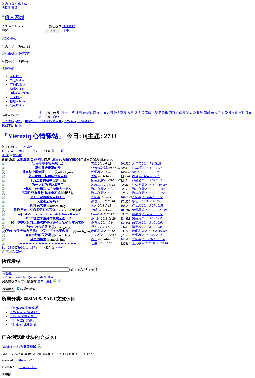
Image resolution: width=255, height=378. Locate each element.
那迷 (135, 176)
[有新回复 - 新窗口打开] (3, 164)
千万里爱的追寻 (41, 180)
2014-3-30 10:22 (149, 201)
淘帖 (19, 93)
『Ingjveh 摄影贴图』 (24, 324)
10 (22, 151)
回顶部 (6, 374)
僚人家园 (120, 112)
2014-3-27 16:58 (152, 205)
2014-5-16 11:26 (155, 193)
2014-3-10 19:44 (152, 218)
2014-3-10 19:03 (152, 226)
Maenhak (96, 214)
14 (122, 172)
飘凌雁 (136, 214)
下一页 (59, 151)
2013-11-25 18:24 (153, 239)
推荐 (76, 159)
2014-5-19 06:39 (156, 184)
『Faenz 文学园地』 (23, 316)
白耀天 (180, 112)
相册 (17, 101)
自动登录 (55, 26)
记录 (17, 105)
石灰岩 (95, 222)
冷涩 (94, 176)
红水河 (28, 146)
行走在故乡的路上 (38, 226)
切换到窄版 (10, 7)
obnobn (95, 218)
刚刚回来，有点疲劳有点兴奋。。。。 (41, 209)
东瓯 (71, 112)
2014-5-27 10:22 (152, 180)
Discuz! (22, 360)
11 (25, 151)
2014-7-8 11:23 (151, 163)
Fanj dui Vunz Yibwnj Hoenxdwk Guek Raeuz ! (47, 214)
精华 (69, 159)
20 (122, 163)
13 (122, 176)
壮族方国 (106, 112)
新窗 (5, 159)
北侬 (94, 243)
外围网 (95, 172)
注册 (65, 30)
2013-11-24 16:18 (156, 243)
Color (8, 277)
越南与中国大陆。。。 (38, 172)
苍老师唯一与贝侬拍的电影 (48, 176)
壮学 (200, 112)
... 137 (31, 151)
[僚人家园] (13, 17)
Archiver (7, 346)
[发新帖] (16, 155)
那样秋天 (97, 188)
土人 (94, 205)
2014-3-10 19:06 (152, 222)
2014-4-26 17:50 (152, 197)
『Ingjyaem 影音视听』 (25, 308)
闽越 (207, 112)
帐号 (5, 26)
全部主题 (23, 159)
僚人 (214, 112)
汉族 (96, 112)
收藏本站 (20, 3)
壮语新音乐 (160, 112)
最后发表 (58, 159)
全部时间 (36, 159)
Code (39, 277)
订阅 (19, 125)
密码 (5, 30)
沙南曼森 (138, 184)
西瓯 (172, 112)
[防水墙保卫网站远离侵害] (39, 346)
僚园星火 (138, 210)
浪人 (94, 226)
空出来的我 (99, 167)
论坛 (16, 76)
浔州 (64, 112)
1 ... (4, 151)
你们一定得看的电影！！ (47, 197)
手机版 (18, 346)
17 (122, 201)
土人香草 (138, 243)
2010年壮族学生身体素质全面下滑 (48, 218)
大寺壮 (136, 163)
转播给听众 (28, 289)
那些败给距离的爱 (48, 167)
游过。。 (16, 146)
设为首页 (8, 3)
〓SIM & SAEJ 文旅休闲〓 (43, 121)
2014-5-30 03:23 (149, 176)
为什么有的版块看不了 (48, 184)
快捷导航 (8, 68)
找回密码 (68, 26)
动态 (17, 88)
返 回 (5, 155)
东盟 (221, 112)
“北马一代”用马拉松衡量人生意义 (48, 188)
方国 (130, 112)
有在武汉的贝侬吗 (38, 235)
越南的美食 (38, 239)
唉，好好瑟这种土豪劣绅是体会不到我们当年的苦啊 (47, 222)
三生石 (95, 235)
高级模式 (8, 273)
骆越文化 (231, 112)
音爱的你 (97, 230)
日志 (16, 97)
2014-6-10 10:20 (148, 172)
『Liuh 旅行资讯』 (22, 320)
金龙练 (87, 112)
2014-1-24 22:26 (152, 235)
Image (16, 277)
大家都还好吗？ (48, 201)
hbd (134, 172)
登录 (40, 281)
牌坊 (137, 112)
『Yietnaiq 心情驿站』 (79, 121)
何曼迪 (136, 180)
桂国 (79, 112)
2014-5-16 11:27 (155, 188)
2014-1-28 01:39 (156, 230)
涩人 (94, 239)
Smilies (48, 277)
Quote (32, 277)
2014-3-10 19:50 (152, 214)
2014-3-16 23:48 (156, 210)
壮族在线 (30, 346)
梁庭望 (146, 112)
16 (122, 197)
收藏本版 (8, 125)
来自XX (96, 184)
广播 (17, 84)
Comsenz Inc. (28, 367)
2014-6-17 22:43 (152, 167)
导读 (17, 80)
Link (24, 277)
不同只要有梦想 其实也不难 (41, 193)
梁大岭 (191, 112)
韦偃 (94, 163)
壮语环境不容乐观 (45, 163)
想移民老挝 (38, 205)
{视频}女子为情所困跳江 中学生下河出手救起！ (38, 230)
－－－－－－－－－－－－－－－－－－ (47, 243)
